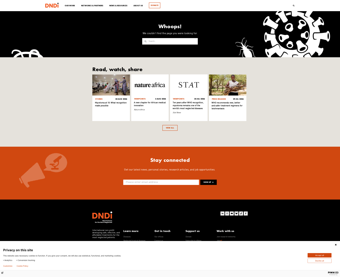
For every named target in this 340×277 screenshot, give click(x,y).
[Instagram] (227, 213)
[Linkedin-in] (222, 213)
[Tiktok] (241, 213)
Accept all (319, 255)
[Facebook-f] (246, 213)
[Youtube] (232, 213)
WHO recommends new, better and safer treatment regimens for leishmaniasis (227, 106)
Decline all (319, 261)
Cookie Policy (22, 266)
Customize (7, 266)
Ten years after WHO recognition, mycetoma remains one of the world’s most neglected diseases (188, 106)
